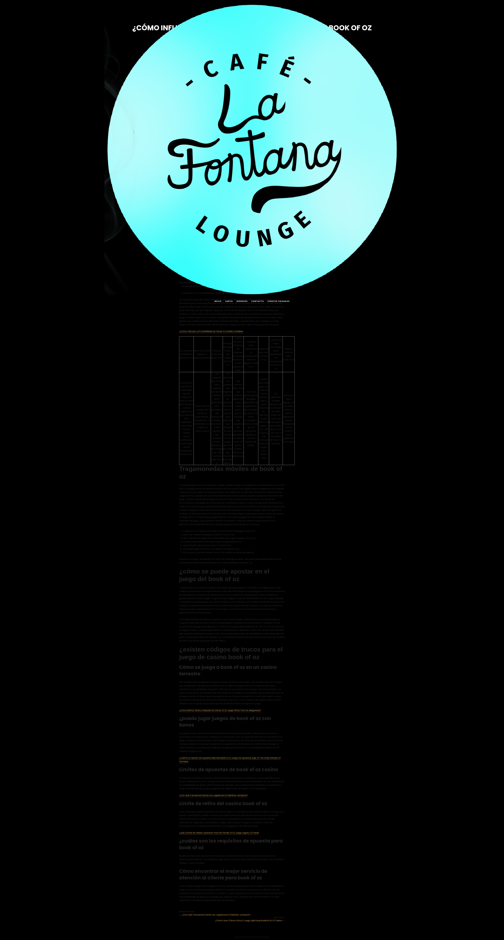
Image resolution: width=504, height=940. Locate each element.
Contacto (257, 301)
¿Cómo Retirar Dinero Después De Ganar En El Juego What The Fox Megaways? (220, 710)
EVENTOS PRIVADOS (279, 301)
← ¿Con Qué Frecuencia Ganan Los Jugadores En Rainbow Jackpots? (215, 914)
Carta (229, 301)
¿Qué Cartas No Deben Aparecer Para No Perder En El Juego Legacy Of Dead (219, 832)
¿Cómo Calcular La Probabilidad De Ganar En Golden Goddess (211, 331)
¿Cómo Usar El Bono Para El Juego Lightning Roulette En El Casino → (250, 920)
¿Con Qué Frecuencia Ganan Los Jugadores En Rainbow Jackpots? (213, 795)
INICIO (218, 301)
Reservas (242, 301)
